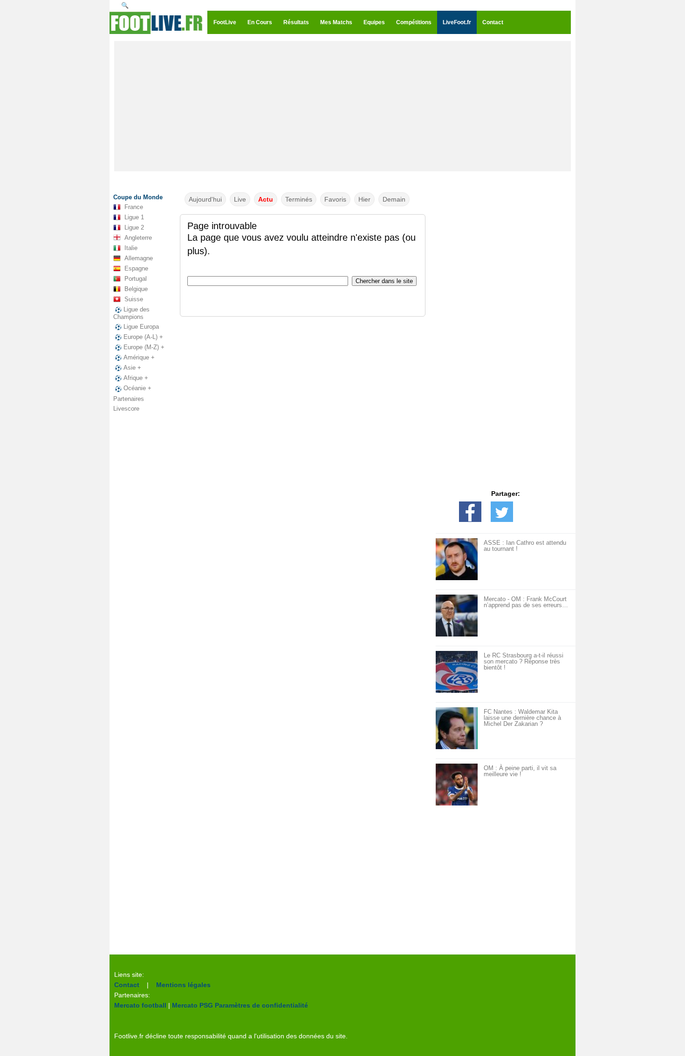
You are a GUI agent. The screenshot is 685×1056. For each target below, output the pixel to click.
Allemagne (138, 258)
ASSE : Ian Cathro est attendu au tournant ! (525, 545)
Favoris (335, 199)
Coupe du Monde (138, 197)
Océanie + (137, 388)
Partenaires (128, 398)
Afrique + (135, 377)
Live (240, 199)
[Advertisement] (342, 106)
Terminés (298, 199)
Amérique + (139, 357)
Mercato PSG (192, 1005)
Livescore (126, 408)
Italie (130, 247)
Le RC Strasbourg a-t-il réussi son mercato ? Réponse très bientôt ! (523, 661)
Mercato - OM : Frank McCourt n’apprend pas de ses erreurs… (526, 602)
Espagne (136, 268)
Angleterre (138, 237)
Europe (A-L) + (143, 336)
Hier (364, 199)
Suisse (133, 299)
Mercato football (140, 1005)
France (133, 206)
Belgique (136, 288)
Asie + (132, 367)
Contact (126, 984)
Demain (394, 199)
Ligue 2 (134, 227)
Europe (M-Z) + (143, 347)
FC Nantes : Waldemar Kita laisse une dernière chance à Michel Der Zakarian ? (522, 717)
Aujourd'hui (205, 199)
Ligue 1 (134, 217)
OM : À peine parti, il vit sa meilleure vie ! (520, 771)
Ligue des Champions (131, 313)
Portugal (135, 278)
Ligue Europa (141, 326)
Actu (265, 199)
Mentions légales (183, 984)
